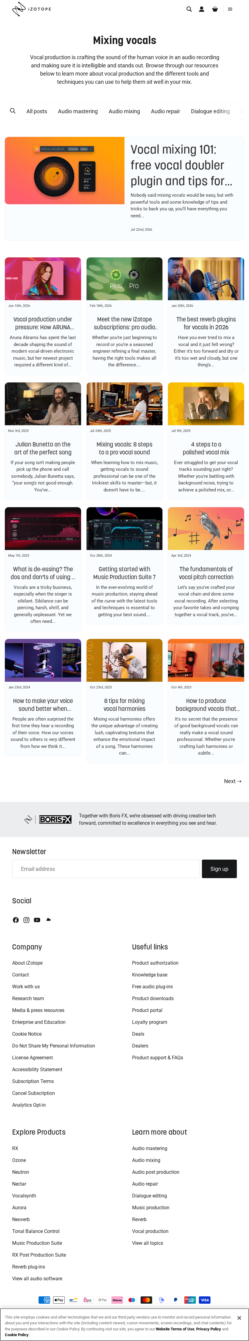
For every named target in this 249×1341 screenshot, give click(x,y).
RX (15, 1148)
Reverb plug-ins (28, 1267)
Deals (138, 1034)
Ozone (19, 1160)
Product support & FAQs (157, 1058)
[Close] (239, 1318)
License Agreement (32, 1058)
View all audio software (37, 1279)
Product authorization (155, 963)
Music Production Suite (37, 1243)
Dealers (140, 1046)
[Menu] (230, 9)
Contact (20, 975)
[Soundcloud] (48, 920)
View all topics (147, 1243)
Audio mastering (78, 111)
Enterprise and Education (39, 1022)
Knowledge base (149, 975)
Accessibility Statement (37, 1069)
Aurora (19, 1207)
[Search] (189, 9)
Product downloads (153, 998)
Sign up (219, 869)
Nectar (19, 1184)
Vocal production (150, 1231)
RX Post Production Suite (39, 1255)
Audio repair (165, 111)
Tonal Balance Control (36, 1231)
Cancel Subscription (33, 1093)
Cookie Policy (17, 1335)
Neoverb (21, 1219)
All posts (36, 111)
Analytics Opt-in (29, 1105)
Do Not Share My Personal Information (53, 1046)
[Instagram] (26, 920)
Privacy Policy (208, 1329)
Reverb (139, 1219)
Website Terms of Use (175, 1329)
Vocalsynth (24, 1196)
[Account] (201, 9)
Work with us (26, 987)
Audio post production (155, 1172)
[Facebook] (15, 920)
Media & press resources (38, 1010)
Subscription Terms (33, 1081)
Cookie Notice (27, 1034)
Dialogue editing (210, 111)
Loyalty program (149, 1022)
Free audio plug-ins (152, 987)
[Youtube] (37, 920)
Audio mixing (124, 111)
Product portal (147, 1010)
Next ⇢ (232, 781)
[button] (13, 111)
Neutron (20, 1172)
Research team (28, 998)
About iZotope (27, 963)
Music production (150, 1207)
